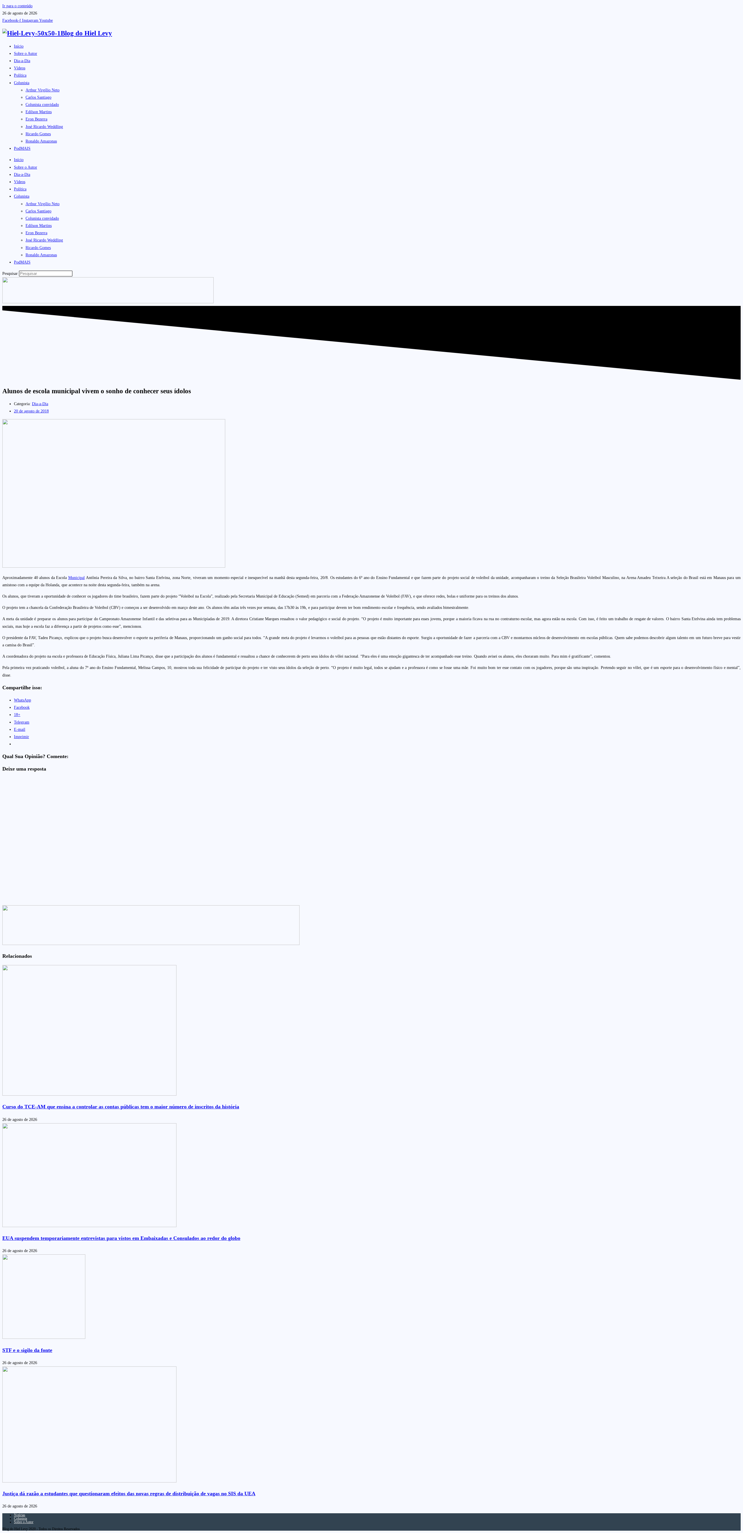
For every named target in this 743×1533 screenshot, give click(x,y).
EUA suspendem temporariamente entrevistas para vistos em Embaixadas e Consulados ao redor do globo (121, 1238)
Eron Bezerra (36, 119)
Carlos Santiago (38, 97)
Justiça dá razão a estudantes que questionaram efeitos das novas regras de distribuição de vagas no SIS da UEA (128, 1493)
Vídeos (19, 68)
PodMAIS (22, 148)
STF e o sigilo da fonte (27, 1350)
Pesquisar (10, 273)
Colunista (21, 83)
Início (19, 46)
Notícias (19, 1515)
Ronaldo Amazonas (41, 141)
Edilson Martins (39, 112)
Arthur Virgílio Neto (42, 90)
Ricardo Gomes (38, 134)
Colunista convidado (42, 104)
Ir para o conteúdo (17, 6)
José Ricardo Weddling (44, 127)
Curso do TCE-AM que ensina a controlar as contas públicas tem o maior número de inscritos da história (120, 1107)
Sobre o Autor (25, 53)
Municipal (76, 578)
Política (20, 75)
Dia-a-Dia (22, 61)
